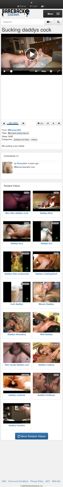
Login (34, 6)
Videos (34, 139)
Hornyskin (22, 163)
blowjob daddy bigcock (19, 133)
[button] (43, 6)
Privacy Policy (36, 481)
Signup (22, 6)
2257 (47, 481)
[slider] (20, 71)
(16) (41, 123)
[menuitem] (43, 71)
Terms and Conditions (18, 481)
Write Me (56, 481)
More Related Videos (33, 436)
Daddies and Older (21, 139)
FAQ (4, 481)
